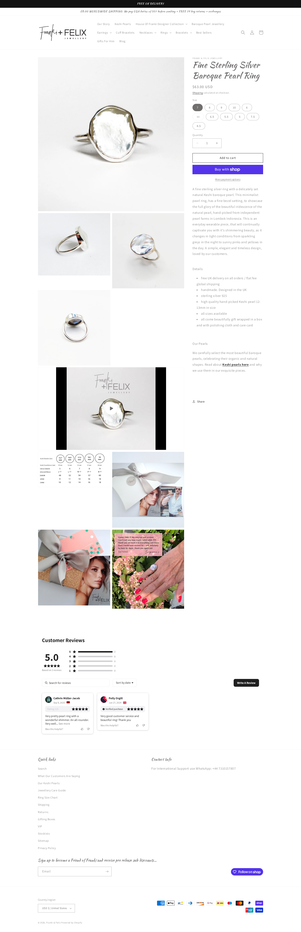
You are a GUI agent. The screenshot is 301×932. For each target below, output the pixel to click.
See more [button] (64, 723)
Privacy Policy (47, 848)
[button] (161, 24)
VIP (40, 826)
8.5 (199, 126)
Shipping (197, 92)
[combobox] (125, 683)
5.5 (226, 117)
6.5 (212, 117)
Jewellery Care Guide (52, 790)
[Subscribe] (106, 871)
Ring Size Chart (48, 797)
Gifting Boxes (46, 819)
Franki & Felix (53, 922)
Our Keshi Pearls (49, 783)
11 (200, 117)
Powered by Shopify (71, 922)
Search (42, 768)
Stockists (44, 833)
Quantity (197, 135)
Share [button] (201, 401)
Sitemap (43, 841)
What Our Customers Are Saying (59, 776)
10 (234, 107)
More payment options (227, 179)
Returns (43, 812)
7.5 (253, 117)
